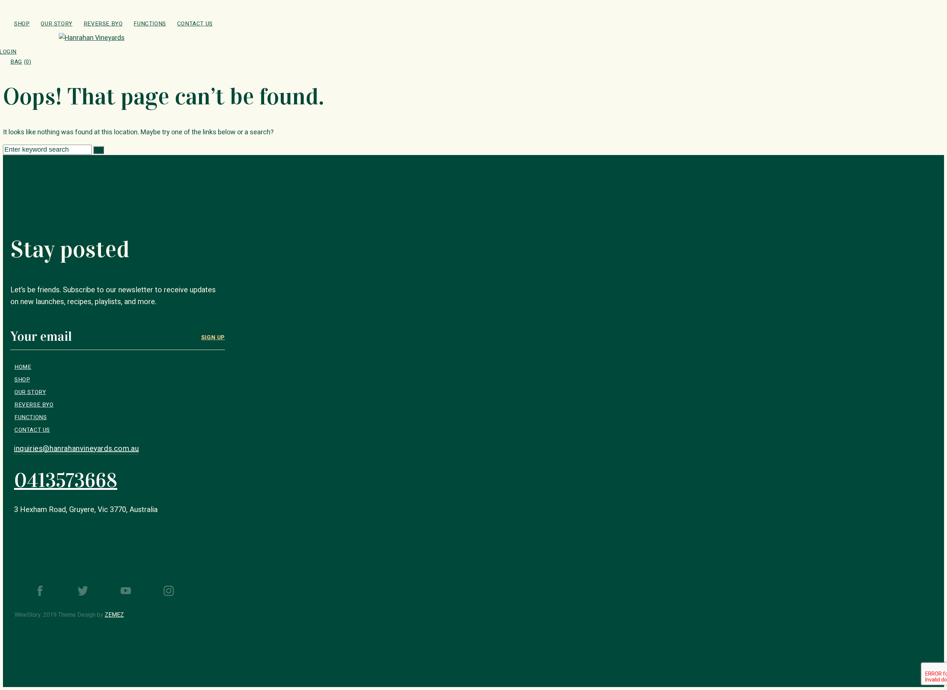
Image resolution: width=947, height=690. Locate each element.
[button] (76, 448)
